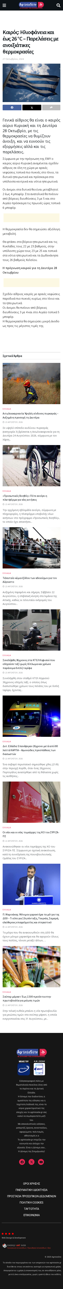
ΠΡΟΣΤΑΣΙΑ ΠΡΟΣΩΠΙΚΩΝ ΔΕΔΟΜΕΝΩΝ (31, 1196)
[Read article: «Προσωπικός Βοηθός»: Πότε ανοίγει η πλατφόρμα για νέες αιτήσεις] (31, 465)
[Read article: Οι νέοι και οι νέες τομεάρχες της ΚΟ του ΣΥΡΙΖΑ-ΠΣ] (31, 802)
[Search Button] (58, 5)
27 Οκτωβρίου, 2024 (13, 58)
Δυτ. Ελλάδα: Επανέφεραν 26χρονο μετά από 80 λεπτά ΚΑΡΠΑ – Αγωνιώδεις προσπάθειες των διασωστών (30, 750)
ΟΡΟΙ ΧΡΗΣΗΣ (31, 1183)
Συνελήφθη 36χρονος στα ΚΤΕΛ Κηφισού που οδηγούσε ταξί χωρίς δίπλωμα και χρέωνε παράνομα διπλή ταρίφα (29, 664)
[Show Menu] (4, 5)
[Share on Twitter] (31, 107)
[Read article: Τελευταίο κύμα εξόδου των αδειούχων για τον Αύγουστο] (31, 547)
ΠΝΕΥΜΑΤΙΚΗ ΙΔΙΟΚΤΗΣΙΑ (31, 1190)
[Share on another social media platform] (51, 107)
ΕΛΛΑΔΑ (7, 409)
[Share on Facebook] (12, 107)
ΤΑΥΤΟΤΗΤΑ (31, 1209)
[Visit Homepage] (31, 5)
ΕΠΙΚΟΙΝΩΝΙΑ (31, 1215)
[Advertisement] (31, 18)
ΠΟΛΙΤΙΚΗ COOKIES (31, 1202)
